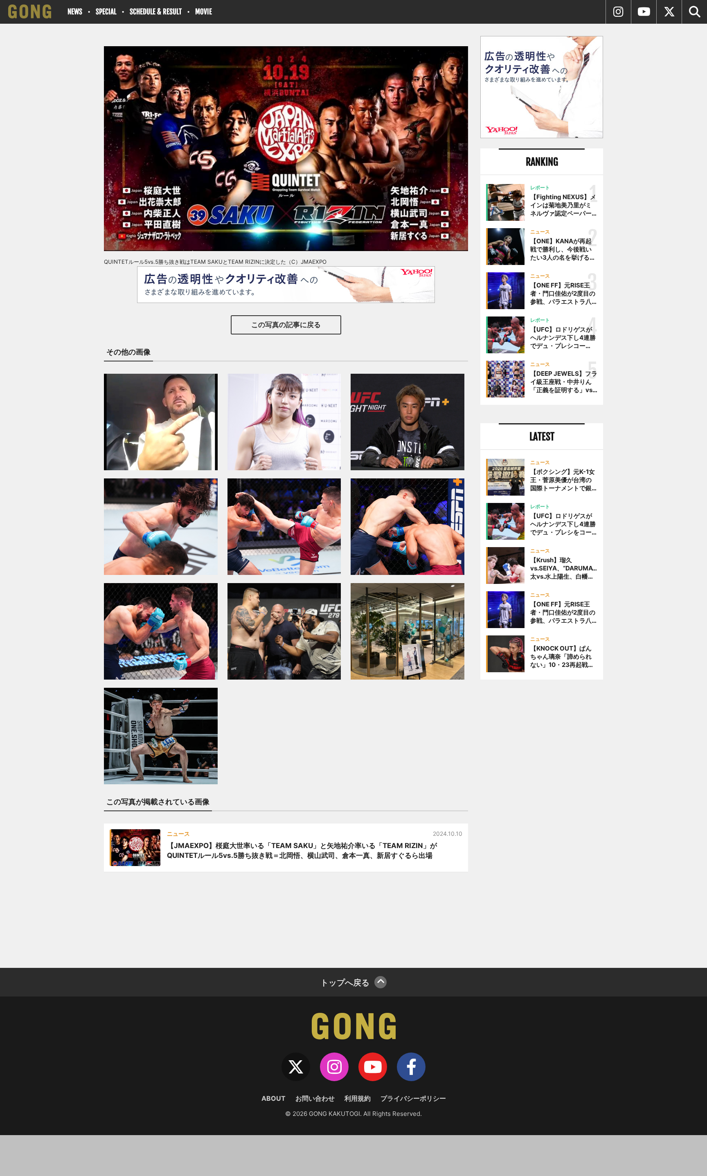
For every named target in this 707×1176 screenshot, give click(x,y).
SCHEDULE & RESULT (156, 11)
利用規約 (357, 1098)
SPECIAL (106, 11)
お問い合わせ (315, 1098)
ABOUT (273, 1098)
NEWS (75, 11)
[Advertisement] (541, 820)
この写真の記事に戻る (286, 325)
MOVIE (203, 11)
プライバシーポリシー (413, 1098)
